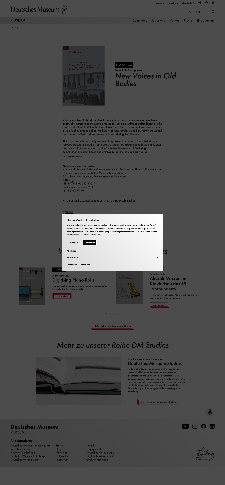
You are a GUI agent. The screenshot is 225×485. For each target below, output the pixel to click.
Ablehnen (73, 242)
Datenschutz (72, 264)
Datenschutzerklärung (92, 234)
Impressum (85, 264)
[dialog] (112, 242)
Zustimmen (89, 242)
